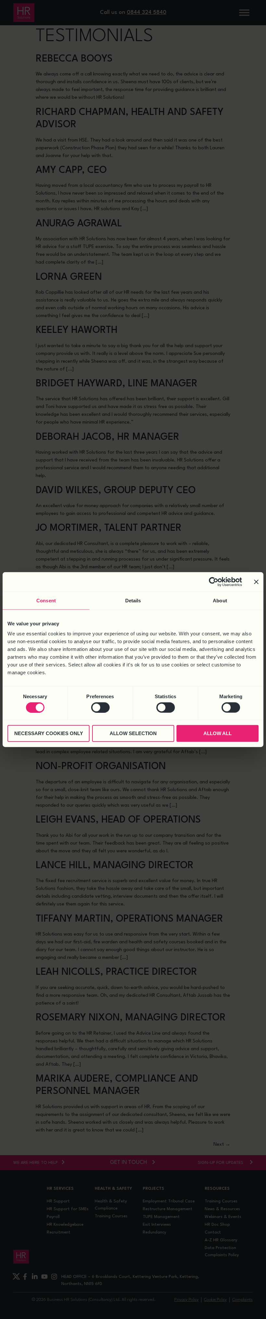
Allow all (217, 733)
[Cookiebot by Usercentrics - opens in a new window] (213, 581)
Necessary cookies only (48, 733)
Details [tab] (133, 600)
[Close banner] (256, 581)
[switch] (100, 707)
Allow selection (133, 733)
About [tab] (220, 600)
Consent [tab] (46, 600)
